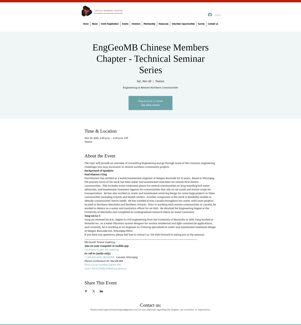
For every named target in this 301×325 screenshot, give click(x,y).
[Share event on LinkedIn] (101, 291)
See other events (150, 105)
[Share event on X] (93, 291)
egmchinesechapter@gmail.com (121, 309)
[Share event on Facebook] (85, 291)
